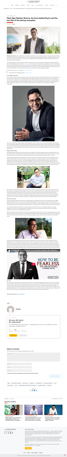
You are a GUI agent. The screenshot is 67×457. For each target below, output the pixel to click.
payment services (10, 385)
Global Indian (26, 63)
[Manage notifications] (65, 455)
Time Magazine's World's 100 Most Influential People (27, 385)
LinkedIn (19, 294)
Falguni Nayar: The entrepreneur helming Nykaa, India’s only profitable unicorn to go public (13, 419)
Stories (16, 5)
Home (12, 5)
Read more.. (28, 448)
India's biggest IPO (39, 383)
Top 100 (46, 5)
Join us (25, 452)
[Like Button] (8, 303)
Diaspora (23, 5)
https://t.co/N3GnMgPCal (27, 70)
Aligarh (8, 383)
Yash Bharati (49, 385)
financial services (25, 383)
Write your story (13, 335)
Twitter (23, 294)
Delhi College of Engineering (16, 383)
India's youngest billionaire (48, 383)
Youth (28, 5)
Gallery (51, 5)
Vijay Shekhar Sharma (41, 385)
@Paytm (18, 70)
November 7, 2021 (28, 72)
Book (33, 5)
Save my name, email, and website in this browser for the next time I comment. (23, 373)
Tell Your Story (39, 5)
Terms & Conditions (34, 452)
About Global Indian (29, 429)
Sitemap (28, 452)
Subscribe (40, 452)
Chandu (18, 309)
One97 (55, 383)
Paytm (16, 385)
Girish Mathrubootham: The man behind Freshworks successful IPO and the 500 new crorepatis (33, 419)
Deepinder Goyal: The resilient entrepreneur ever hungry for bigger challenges (52, 419)
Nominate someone (23, 335)
